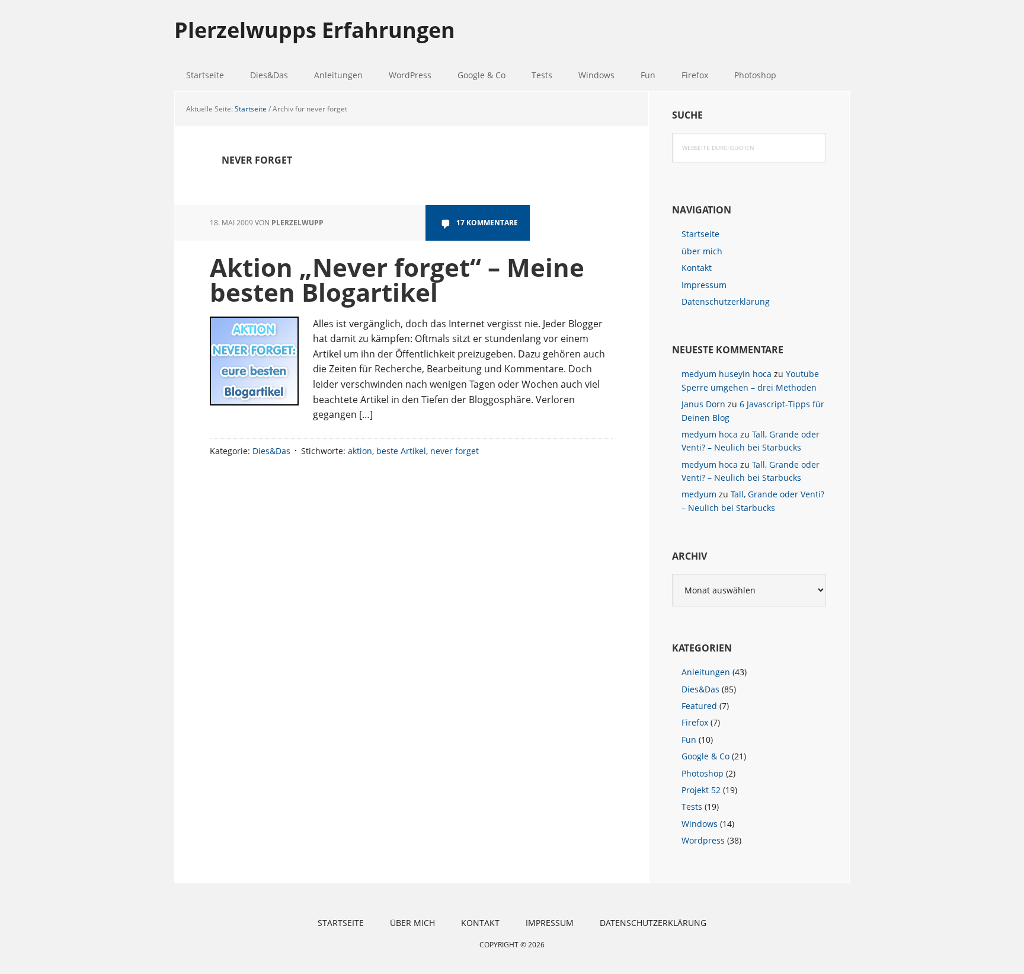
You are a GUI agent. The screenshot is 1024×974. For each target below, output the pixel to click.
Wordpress (703, 840)
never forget (454, 450)
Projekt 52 (701, 790)
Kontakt (696, 267)
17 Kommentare (487, 223)
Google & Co (705, 756)
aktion (360, 450)
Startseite (700, 233)
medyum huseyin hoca (726, 373)
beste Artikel (401, 450)
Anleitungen (705, 672)
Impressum (704, 284)
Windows (699, 823)
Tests (691, 806)
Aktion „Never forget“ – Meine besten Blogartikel (397, 279)
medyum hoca (709, 434)
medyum (698, 494)
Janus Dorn (703, 404)
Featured (699, 705)
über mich (701, 251)
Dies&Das (271, 450)
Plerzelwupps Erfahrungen (314, 29)
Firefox (694, 722)
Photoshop (702, 773)
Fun (688, 739)
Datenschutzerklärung (725, 301)
